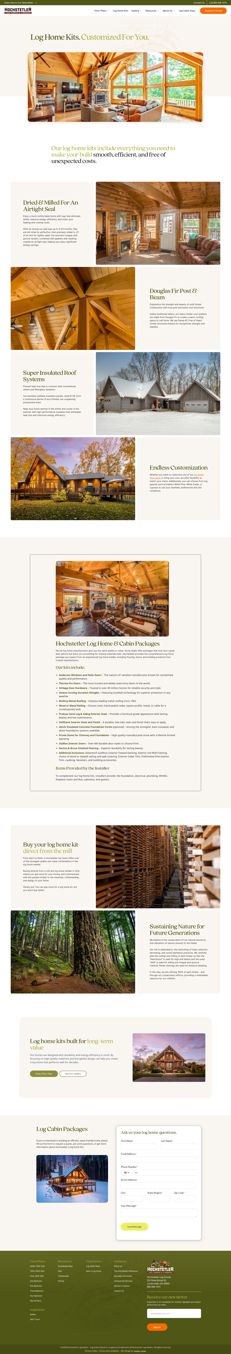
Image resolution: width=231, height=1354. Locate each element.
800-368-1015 (220, 2)
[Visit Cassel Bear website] (140, 1351)
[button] (102, 10)
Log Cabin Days (187, 10)
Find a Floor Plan (44, 1073)
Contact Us (199, 3)
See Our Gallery (73, 1073)
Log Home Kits (120, 10)
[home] (18, 10)
